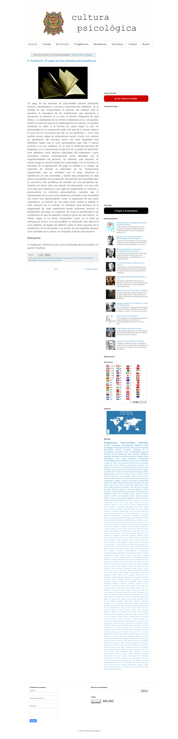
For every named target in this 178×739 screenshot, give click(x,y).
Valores (142, 498)
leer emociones (135, 667)
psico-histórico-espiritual (111, 669)
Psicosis (124, 469)
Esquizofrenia (108, 465)
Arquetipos (120, 513)
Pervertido (125, 614)
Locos (106, 592)
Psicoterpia (107, 632)
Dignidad (118, 539)
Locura (122, 467)
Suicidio (138, 493)
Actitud (131, 502)
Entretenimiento (122, 553)
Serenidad (107, 647)
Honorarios (137, 577)
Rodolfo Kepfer (139, 638)
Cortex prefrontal (128, 528)
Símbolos (107, 496)
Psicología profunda (110, 629)
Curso (111, 533)
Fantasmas (145, 559)
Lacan (76, 258)
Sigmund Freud (47, 260)
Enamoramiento (143, 550)
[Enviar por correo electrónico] (39, 255)
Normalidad (145, 605)
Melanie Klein (116, 599)
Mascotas (136, 596)
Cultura (138, 531)
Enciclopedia (50, 258)
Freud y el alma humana (112, 566)
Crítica (111, 531)
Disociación (132, 478)
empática (124, 664)
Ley (139, 590)
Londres (110, 592)
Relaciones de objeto (111, 636)
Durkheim (126, 546)
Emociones (120, 550)
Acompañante (108, 502)
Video (130, 454)
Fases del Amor (114, 561)
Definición (140, 533)
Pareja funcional (142, 610)
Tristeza (137, 498)
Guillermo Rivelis (132, 570)
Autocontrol (120, 474)
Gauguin (120, 568)
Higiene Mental (117, 482)
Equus (129, 553)
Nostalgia (107, 607)
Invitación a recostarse (111, 586)
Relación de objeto (142, 636)
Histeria (115, 575)
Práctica (122, 621)
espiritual (106, 667)
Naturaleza (107, 605)
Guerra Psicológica (121, 570)
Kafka (123, 588)
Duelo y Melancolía (116, 546)
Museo (145, 44)
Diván (138, 478)
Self (139, 643)
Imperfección (136, 579)
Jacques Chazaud (124, 586)
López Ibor (107, 594)
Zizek (133, 662)
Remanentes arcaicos (110, 638)
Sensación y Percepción (111, 645)
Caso (146, 520)
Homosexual (107, 577)
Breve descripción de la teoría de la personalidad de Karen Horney (129, 250)
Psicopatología (127, 445)
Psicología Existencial (115, 625)
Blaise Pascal (115, 520)
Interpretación (109, 450)
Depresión (107, 456)
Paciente (145, 607)
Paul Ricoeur (132, 612)
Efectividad (138, 546)
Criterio (106, 531)
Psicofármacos (129, 623)
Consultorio (113, 528)
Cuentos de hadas (126, 531)
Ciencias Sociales (118, 522)
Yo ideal (121, 662)
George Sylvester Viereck (140, 568)
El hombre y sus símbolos (117, 548)
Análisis (145, 471)
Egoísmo (106, 548)
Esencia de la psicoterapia (139, 463)
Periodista (119, 614)
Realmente (126, 634)
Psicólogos (107, 489)
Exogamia (145, 557)
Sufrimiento (124, 649)
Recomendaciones (135, 634)
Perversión (127, 450)
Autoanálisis (135, 515)
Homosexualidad (117, 577)
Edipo (132, 546)
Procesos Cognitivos (131, 618)
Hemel (116, 572)
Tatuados (145, 496)
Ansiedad (126, 509)
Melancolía (107, 599)
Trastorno (117, 658)
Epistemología (133, 480)
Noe (140, 605)
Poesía (120, 616)
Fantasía (106, 561)
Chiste (106, 522)
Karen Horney (114, 485)
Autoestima (133, 461)
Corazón (119, 528)
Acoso (115, 502)
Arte (125, 513)
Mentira (134, 599)
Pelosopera (144, 612)
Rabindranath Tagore (110, 634)
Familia (132, 559)
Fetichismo (130, 561)
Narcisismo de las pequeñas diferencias (118, 603)
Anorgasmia (119, 509)
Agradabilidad (121, 507)
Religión (145, 489)
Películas (145, 467)
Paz (139, 612)
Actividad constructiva (141, 502)
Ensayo (114, 553)
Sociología (125, 493)
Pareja (134, 610)
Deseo (146, 535)
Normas (106, 487)
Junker (119, 588)
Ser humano (144, 645)
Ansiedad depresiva (136, 509)
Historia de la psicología (126, 575)
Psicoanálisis (32, 260)
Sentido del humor (125, 645)
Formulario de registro (134, 564)
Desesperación (108, 537)
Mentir (129, 599)
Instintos (145, 581)
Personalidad (134, 452)
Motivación (132, 459)
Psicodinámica (108, 623)
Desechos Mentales (136, 535)
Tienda (46, 44)
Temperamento (108, 653)
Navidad (113, 605)
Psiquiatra (115, 489)
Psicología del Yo (128, 627)
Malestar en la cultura (141, 594)
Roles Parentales (129, 640)
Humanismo (144, 577)
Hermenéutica (135, 572)
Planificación (114, 616)
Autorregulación (117, 518)
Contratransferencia (123, 463)
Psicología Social (128, 625)
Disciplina (125, 539)
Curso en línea (119, 533)
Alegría (146, 507)
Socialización (144, 647)
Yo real (126, 662)
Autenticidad (126, 515)
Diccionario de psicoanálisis (121, 476)
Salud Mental (120, 491)
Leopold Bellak (129, 485)
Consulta (106, 528)
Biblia (146, 518)
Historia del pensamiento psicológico (132, 465)
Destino (116, 537)
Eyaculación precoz (124, 559)
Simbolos (137, 647)
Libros (143, 590)
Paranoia (127, 610)
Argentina (113, 513)
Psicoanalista (143, 459)
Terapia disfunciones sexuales (138, 653)
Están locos (115, 557)
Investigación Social (141, 583)
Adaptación (107, 504)
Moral (124, 459)
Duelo (142, 544)
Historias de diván (142, 575)
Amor (126, 452)
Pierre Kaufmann (88, 258)
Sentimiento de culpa (131, 491)
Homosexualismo (128, 577)
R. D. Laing (144, 632)
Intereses (131, 583)
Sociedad (107, 649)
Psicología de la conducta (112, 627)
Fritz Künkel (137, 566)
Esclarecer (134, 553)
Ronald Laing (139, 640)
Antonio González (134, 511)
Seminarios (145, 643)
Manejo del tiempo (115, 596)
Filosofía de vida (143, 561)
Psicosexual (130, 629)
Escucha (140, 553)
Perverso (145, 487)
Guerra (112, 570)
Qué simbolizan (134, 632)
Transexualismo (108, 658)
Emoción (145, 478)
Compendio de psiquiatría (112, 524)
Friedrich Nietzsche (127, 566)
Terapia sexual (126, 656)
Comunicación (108, 526)
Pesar (131, 614)
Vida (147, 498)
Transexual (145, 656)
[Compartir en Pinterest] (49, 255)
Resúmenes (100, 44)
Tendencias (117, 653)
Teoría (114, 454)
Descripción (124, 535)
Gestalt (106, 482)
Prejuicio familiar (129, 616)
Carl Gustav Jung (139, 520)
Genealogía (127, 568)
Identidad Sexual (110, 579)
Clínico (146, 522)
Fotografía (145, 564)
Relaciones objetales (141, 469)
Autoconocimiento (109, 474)
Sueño (118, 649)
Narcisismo (145, 601)
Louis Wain (140, 592)
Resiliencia (121, 638)
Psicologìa (138, 623)
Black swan (107, 520)
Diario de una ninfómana (126, 537)
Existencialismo (136, 557)
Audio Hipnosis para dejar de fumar (129, 329)
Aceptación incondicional (140, 500)
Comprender (130, 524)
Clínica (142, 522)
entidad (146, 664)
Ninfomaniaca (127, 605)
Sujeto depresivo (134, 649)
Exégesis (114, 559)
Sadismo (116, 643)
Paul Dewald (123, 612)
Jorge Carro (144, 586)
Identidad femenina (124, 579)
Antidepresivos (124, 511)
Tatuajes (106, 498)
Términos (113, 660)
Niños (140, 467)
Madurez (121, 594)
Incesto (114, 581)
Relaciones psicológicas (126, 636)
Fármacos (114, 568)
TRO (117, 651)
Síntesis (113, 471)
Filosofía (116, 465)
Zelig (129, 662)
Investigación (108, 459)
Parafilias (120, 610)
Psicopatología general (112, 461)
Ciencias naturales (130, 522)
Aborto (131, 500)
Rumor (111, 643)
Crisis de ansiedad (142, 528)
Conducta (137, 526)
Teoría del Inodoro (122, 471)
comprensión (114, 500)
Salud (122, 643)
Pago (80, 258)
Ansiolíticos (115, 511)
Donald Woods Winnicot (133, 544)
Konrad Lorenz (141, 588)
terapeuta (122, 500)
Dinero (43, 258)
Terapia (124, 653)
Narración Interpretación (140, 603)
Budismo (126, 520)
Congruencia (144, 526)
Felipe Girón (123, 561)
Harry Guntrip (108, 572)
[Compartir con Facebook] (46, 255)
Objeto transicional (126, 607)
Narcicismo (137, 601)
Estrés (140, 555)
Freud (146, 456)
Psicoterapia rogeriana (141, 629)
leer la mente (144, 667)
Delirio (146, 533)
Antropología (139, 471)
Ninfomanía (134, 605)
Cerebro (127, 474)
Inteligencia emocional (119, 583)
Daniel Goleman (131, 533)
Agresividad (129, 507)
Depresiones (108, 535)
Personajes (126, 487)
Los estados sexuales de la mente (125, 592)
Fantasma (138, 559)
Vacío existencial (122, 660)
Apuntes (106, 513)
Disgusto (124, 542)
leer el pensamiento (124, 667)
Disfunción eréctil (115, 542)
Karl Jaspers (135, 448)
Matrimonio (128, 467)
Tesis (134, 656)
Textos (138, 656)
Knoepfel (117, 467)
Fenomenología (143, 480)
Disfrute (137, 539)
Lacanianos (114, 590)
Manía (123, 596)
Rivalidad (131, 638)
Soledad (113, 649)
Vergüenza (139, 660)
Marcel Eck (129, 596)
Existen (129, 557)
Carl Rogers (143, 454)
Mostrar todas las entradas (82, 55)
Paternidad (107, 612)
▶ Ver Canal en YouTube (126, 98)
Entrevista (124, 480)
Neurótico (119, 605)
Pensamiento (117, 487)
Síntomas (111, 651)
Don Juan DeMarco (110, 544)
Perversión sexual (136, 487)
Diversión (137, 542)
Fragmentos (81, 44)
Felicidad (140, 456)
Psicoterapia (118, 448)
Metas (146, 485)
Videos (132, 44)
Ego (141, 478)
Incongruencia (122, 581)
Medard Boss (139, 485)
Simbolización (130, 647)
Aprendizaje (144, 511)
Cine (137, 522)
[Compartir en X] (44, 255)
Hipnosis (125, 482)
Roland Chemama (117, 640)
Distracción (131, 542)
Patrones (114, 612)
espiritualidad (114, 667)
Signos (123, 647)
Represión (107, 491)
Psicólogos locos (117, 632)
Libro (117, 459)
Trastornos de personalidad (130, 658)
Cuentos (133, 474)
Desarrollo (107, 476)
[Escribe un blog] (41, 255)
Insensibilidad (132, 581)
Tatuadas (138, 496)
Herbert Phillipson (124, 572)
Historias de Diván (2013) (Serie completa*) (132, 290)
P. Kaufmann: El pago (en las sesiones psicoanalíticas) (61, 60)
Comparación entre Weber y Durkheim (130, 341)
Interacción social (142, 482)
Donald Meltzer (120, 544)
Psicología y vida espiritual (112, 469)
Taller (131, 651)
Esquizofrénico (108, 555)
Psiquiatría (144, 448)
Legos (128, 590)
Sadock (113, 491)
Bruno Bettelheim (143, 461)
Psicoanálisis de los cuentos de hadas (136, 621)
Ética (128, 461)
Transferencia (57, 260)
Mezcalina (140, 599)
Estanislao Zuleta (131, 555)
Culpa (134, 531)
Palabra (106, 610)
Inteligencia (107, 583)
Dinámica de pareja (122, 478)
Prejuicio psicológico (110, 618)
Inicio (32, 44)
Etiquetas (123, 557)
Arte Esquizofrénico (133, 513)
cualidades (111, 664)
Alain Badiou (138, 507)
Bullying (131, 520)
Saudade (134, 643)
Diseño (131, 539)
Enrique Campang (112, 445)
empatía (117, 664)
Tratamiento (130, 498)
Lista (146, 590)
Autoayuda (145, 515)
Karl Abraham (130, 588)
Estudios (117, 44)
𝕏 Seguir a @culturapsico (126, 211)
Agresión (132, 471)
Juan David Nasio (110, 588)
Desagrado (116, 535)
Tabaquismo (124, 651)
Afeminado (112, 507)
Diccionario (36, 258)
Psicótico (126, 632)
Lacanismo (122, 590)
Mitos (126, 601)
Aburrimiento (119, 452)
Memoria (123, 599)
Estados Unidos (119, 555)
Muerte (131, 601)
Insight (140, 581)
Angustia (135, 454)
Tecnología (137, 651)
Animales (112, 509)
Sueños (132, 493)
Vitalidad (111, 662)
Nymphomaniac (115, 607)
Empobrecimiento (131, 550)
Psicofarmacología (119, 623)
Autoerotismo (108, 518)
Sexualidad (107, 471)
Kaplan (106, 485)
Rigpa (126, 638)
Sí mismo (145, 493)
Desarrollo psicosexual (120, 456)
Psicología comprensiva (141, 625)
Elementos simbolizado (141, 548)
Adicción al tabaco (130, 504)
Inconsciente (133, 482)
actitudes (138, 662)
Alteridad (106, 509)
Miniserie (120, 601)
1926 (126, 500)
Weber (116, 662)
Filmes (136, 561)
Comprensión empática (141, 524)
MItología (115, 594)
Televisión (145, 651)
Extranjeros (107, 559)
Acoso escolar (123, 502)
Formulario (107, 564)
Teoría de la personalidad (118, 498)
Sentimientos (136, 645)
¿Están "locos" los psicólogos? (127, 316)
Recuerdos (145, 634)
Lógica (146, 592)
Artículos (62, 44)
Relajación (139, 489)
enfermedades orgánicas (135, 664)
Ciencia (110, 522)
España (146, 553)
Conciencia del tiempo (127, 526)
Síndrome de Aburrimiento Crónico (122, 496)
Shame (118, 647)
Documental (144, 542)
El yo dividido (130, 548)
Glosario (106, 570)
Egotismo (145, 546)
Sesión (39, 260)
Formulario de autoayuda (119, 564)
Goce (110, 482)
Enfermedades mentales (112, 480)
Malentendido (129, 594)
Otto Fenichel (137, 607)
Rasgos (120, 634)
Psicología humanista (141, 627)
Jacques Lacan (68, 258)
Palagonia (113, 610)
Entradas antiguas (91, 269)
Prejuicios (121, 618)
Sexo (119, 493)
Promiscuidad (115, 621)
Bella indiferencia (139, 518)
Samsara (128, 643)
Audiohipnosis (115, 515)
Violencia (107, 500)
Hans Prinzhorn (143, 570)
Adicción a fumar (117, 504)
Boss (121, 520)
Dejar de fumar (142, 474)
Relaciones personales (127, 489)
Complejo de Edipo (110, 463)
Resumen (127, 448)
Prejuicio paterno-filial (141, 616)
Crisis (134, 528)
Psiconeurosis (121, 629)
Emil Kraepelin (109, 550)
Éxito (120, 669)
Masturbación (144, 596)
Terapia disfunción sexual (112, 656)
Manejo (106, 596)
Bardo (132, 518)
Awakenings (126, 518)
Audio (142, 513)
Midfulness (114, 601)
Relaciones (131, 469)
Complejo (123, 524)
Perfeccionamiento (109, 614)
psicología (108, 448)
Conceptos (116, 526)
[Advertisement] (126, 70)
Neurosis (135, 467)
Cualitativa (116, 531)
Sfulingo (113, 647)
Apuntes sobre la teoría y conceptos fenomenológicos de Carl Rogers (129, 237)
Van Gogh (131, 660)
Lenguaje (134, 590)
